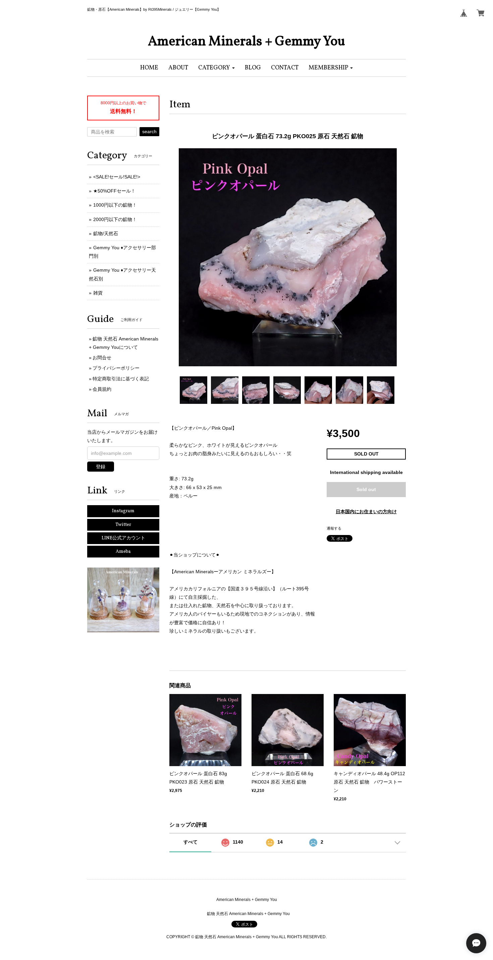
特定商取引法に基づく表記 (121, 378)
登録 (100, 466)
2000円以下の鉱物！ (115, 219)
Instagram (123, 511)
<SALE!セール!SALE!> (116, 176)
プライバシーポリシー (116, 368)
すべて (190, 842)
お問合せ (102, 357)
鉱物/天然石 (105, 233)
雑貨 (98, 293)
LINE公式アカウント (123, 538)
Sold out (366, 489)
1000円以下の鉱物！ (115, 205)
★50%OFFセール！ (114, 191)
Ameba (123, 551)
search (149, 131)
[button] (216, 67)
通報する (334, 528)
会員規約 (102, 389)
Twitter (123, 525)
